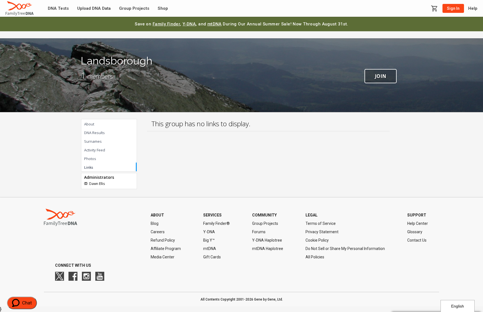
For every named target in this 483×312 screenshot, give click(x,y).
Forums (259, 232)
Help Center (417, 223)
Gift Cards (212, 257)
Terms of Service (321, 223)
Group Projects (134, 8)
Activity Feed (94, 150)
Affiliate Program (166, 249)
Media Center (162, 257)
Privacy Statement (322, 232)
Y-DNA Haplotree (267, 240)
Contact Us (417, 240)
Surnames (93, 141)
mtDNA (214, 24)
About (89, 124)
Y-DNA (189, 24)
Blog (154, 223)
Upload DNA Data (94, 8)
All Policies (315, 257)
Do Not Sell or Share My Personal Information (345, 249)
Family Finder (166, 24)
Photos (90, 158)
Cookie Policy (317, 240)
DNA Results (94, 132)
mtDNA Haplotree (267, 249)
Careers (158, 232)
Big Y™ (209, 240)
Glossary (414, 232)
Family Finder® (216, 223)
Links (88, 167)
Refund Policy (163, 240)
